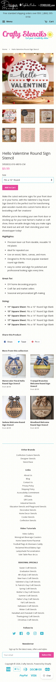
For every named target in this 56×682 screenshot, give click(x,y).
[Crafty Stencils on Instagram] (35, 634)
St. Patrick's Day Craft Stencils (28, 585)
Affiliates (28, 496)
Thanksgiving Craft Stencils (28, 616)
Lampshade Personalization (28, 551)
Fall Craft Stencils (28, 602)
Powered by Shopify (42, 664)
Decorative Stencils (28, 510)
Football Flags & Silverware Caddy (28, 544)
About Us (28, 475)
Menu (9, 21)
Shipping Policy (28, 489)
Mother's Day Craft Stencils (28, 592)
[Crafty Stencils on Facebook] (21, 634)
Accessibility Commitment (28, 492)
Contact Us (28, 482)
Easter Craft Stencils (28, 568)
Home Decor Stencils (28, 513)
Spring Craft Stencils (28, 588)
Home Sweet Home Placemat (28, 540)
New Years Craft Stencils (28, 578)
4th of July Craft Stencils (28, 574)
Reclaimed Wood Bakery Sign (28, 547)
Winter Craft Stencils (28, 609)
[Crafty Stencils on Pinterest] (28, 634)
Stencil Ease (28, 462)
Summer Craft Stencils (28, 595)
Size (4, 175)
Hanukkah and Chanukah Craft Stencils (28, 613)
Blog (28, 478)
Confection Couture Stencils (28, 455)
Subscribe (46, 655)
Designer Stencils (28, 458)
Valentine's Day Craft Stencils (28, 581)
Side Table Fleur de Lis (28, 554)
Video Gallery (28, 534)
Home (4, 49)
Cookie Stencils (28, 517)
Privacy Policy (28, 486)
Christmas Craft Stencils (28, 620)
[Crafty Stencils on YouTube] (42, 634)
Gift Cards (28, 499)
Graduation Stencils (28, 571)
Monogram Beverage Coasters (28, 537)
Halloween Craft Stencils (28, 606)
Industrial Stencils (28, 503)
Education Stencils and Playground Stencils (28, 506)
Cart (51, 21)
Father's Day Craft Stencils (28, 599)
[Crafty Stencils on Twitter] (14, 634)
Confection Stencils (28, 520)
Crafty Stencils (27, 664)
